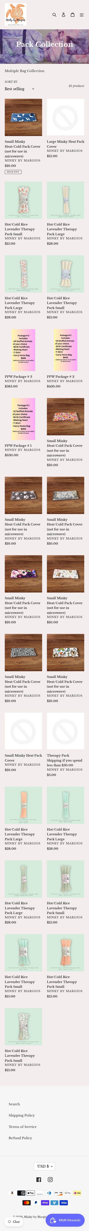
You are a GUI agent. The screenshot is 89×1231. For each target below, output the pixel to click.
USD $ (43, 1166)
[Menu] (81, 14)
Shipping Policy (22, 1115)
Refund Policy (20, 1138)
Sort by (11, 81)
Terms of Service (23, 1127)
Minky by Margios (36, 1216)
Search (14, 1104)
